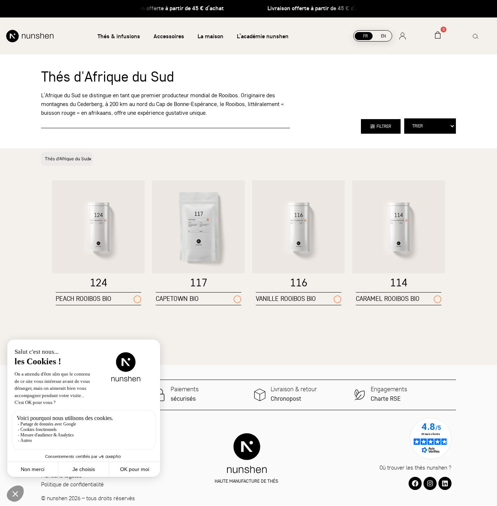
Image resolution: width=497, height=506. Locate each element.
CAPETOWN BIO (177, 298)
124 (98, 282)
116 (298, 282)
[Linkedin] (445, 483)
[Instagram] (430, 483)
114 (398, 282)
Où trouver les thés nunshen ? (415, 467)
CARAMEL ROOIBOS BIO (388, 298)
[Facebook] (415, 483)
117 (198, 282)
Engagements (389, 389)
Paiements (185, 389)
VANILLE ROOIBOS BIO (286, 298)
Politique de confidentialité (72, 484)
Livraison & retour (294, 389)
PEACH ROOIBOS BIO (83, 298)
